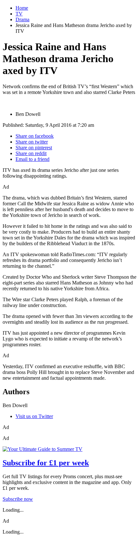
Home (22, 8)
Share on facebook (35, 136)
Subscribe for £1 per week (46, 463)
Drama (22, 19)
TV (19, 13)
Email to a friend (32, 159)
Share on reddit (31, 153)
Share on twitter (32, 141)
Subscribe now (18, 499)
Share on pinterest (34, 147)
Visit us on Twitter (34, 416)
